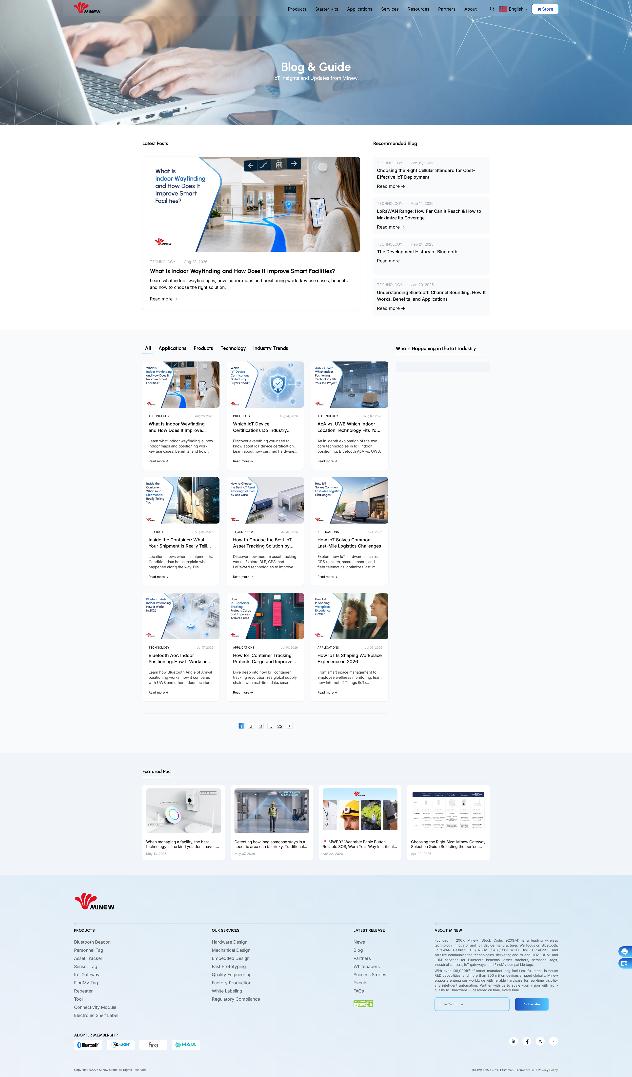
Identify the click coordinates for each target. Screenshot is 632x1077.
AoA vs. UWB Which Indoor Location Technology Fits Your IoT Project (349, 430)
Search (492, 9)
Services (390, 9)
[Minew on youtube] (553, 1041)
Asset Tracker (88, 958)
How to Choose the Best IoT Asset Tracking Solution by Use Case (262, 546)
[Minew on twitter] (540, 1041)
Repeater (83, 991)
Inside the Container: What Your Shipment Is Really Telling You (181, 545)
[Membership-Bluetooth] (88, 1045)
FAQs (359, 991)
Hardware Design (229, 942)
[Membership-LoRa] (121, 1045)
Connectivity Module (95, 1007)
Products (297, 9)
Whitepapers (367, 966)
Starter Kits (326, 9)
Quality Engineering (232, 974)
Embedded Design (231, 958)
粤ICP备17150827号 (485, 1070)
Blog (358, 950)
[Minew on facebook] (526, 1041)
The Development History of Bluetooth (417, 251)
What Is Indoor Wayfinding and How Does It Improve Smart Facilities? (242, 271)
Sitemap (508, 1070)
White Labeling (227, 991)
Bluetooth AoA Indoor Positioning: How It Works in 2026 (178, 661)
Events (360, 983)
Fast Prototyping (229, 966)
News (359, 942)
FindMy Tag (86, 983)
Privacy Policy (548, 1070)
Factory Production (231, 983)
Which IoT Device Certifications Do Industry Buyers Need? (260, 430)
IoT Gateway (86, 974)
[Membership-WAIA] (186, 1045)
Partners (446, 9)
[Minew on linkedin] (513, 1041)
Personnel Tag (88, 950)
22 (280, 726)
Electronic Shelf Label (96, 1015)
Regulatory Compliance (236, 999)
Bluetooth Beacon (92, 942)
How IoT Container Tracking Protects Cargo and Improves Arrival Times (264, 661)
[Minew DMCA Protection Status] (363, 1004)
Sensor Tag (85, 966)
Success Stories (370, 974)
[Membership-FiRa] (153, 1045)
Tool (78, 999)
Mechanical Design (231, 950)
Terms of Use (526, 1070)
